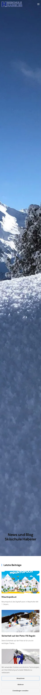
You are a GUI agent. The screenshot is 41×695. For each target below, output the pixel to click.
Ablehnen (20, 684)
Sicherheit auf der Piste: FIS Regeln (18, 635)
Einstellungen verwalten (20, 691)
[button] (38, 4)
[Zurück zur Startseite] (12, 4)
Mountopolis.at (9, 597)
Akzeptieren (20, 678)
